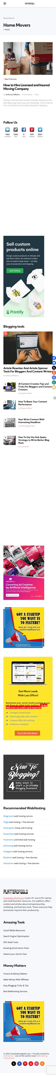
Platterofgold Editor (28, 426)
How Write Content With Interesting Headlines (31, 421)
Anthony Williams (13, 94)
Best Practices (11, 79)
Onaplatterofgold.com (13, 898)
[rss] (42, 1063)
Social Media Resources (14, 930)
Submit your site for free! (15, 954)
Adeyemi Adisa (26, 393)
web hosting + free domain (18, 822)
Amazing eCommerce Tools (16, 948)
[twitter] (13, 1063)
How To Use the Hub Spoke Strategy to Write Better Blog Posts (33, 440)
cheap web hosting (17, 827)
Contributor (25, 446)
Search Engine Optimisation (16, 936)
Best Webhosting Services (15, 991)
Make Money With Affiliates (16, 979)
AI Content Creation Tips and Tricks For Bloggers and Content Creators (35, 386)
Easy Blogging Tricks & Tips (16, 985)
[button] (54, 358)
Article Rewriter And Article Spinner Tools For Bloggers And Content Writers (28, 370)
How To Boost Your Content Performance (32, 403)
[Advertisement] (23, 188)
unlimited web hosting (19, 839)
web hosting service (18, 816)
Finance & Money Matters (15, 973)
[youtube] (31, 1063)
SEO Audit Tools (10, 942)
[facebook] (19, 1063)
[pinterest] (25, 1063)
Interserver (8, 1056)
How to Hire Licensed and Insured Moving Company (26, 87)
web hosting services (18, 833)
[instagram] (36, 1063)
